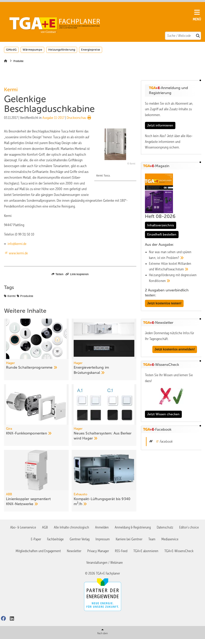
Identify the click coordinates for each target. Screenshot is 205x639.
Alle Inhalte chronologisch (71, 527)
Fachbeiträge (55, 539)
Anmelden (102, 527)
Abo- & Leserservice (23, 527)
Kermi (11, 296)
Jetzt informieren (160, 125)
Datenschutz (165, 527)
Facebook (166, 441)
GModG (11, 49)
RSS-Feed (121, 551)
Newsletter (74, 551)
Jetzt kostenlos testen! (164, 303)
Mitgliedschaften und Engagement (38, 551)
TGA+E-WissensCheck (178, 551)
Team (151, 539)
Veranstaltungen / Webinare (104, 563)
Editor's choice (189, 527)
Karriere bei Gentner (129, 539)
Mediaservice (169, 539)
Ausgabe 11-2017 (53, 118)
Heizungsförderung (61, 49)
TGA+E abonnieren (145, 551)
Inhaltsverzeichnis (160, 225)
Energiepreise (90, 49)
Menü (197, 19)
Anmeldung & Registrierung (133, 527)
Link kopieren (79, 274)
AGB (45, 527)
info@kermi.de (16, 244)
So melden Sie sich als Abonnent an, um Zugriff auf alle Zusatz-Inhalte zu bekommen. (169, 109)
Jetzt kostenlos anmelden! (175, 349)
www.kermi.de (18, 253)
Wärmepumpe (32, 49)
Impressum (102, 539)
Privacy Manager (98, 551)
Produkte (26, 296)
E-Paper (36, 539)
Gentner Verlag (79, 539)
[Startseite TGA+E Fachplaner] (100, 22)
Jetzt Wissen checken (163, 414)
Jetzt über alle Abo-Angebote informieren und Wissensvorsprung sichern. (169, 141)
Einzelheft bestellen (161, 234)
